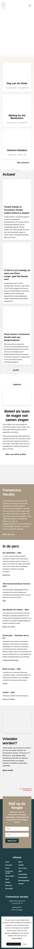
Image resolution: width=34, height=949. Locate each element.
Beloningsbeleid (23, 880)
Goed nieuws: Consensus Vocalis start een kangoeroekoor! (17, 337)
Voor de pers (22, 868)
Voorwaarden (22, 874)
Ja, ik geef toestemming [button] (14, 944)
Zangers (8, 882)
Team (7, 879)
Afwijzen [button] (25, 944)
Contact (21, 883)
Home (7, 862)
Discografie (9, 888)
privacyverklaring (17, 938)
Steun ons (8, 885)
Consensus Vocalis (9, 872)
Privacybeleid (22, 877)
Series (7, 868)
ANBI (20, 871)
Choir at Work (9, 876)
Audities (21, 865)
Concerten (8, 865)
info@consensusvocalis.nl (17, 901)
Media (20, 862)
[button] (17, 396)
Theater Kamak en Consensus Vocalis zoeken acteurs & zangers (16, 210)
